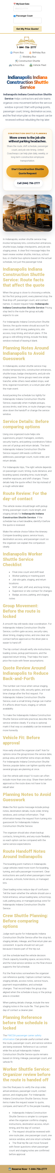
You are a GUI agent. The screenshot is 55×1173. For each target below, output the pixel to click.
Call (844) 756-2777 (28, 183)
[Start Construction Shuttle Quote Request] (27, 213)
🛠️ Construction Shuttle (27, 60)
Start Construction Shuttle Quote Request (27, 171)
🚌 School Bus (16, 65)
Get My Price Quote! (27, 28)
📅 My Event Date (21, 4)
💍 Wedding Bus (27, 56)
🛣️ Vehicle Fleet (37, 65)
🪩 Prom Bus (17, 52)
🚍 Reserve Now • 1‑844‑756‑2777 (27, 1169)
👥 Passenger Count (23, 16)
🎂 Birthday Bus (37, 52)
